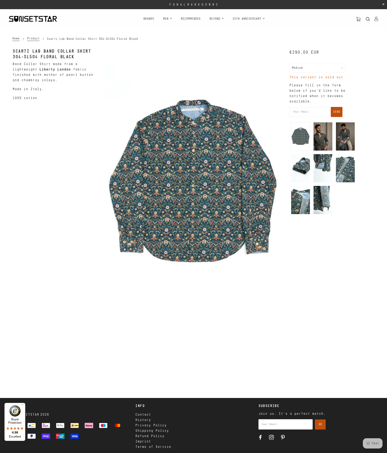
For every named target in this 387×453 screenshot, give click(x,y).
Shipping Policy (152, 431)
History (143, 420)
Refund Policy (149, 436)
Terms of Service (153, 447)
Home (15, 38)
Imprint (143, 441)
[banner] (33, 18)
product (33, 38)
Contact (143, 415)
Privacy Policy (151, 425)
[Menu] (22, 405)
